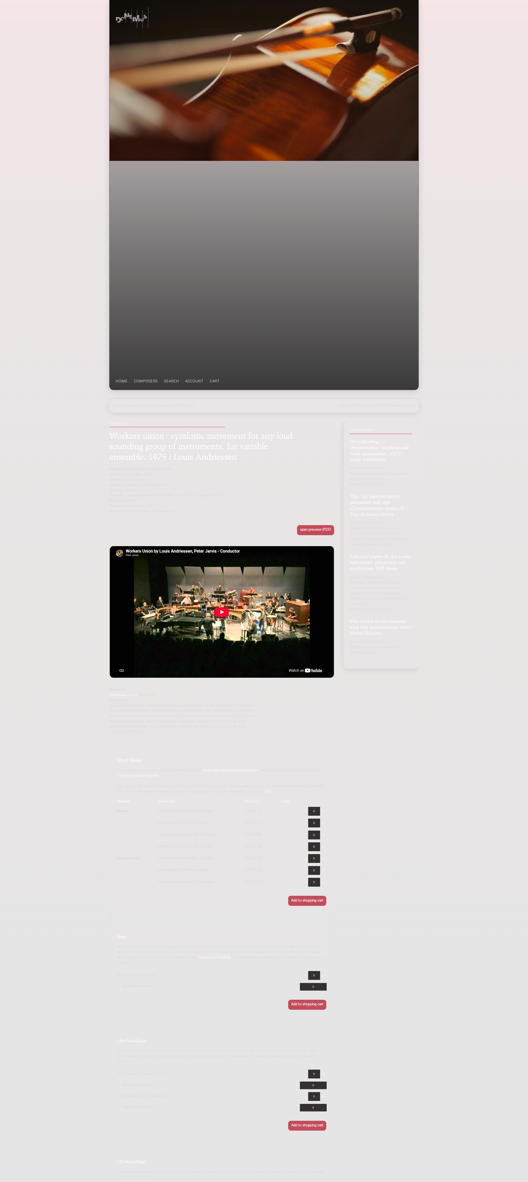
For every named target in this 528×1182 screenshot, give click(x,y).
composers (146, 381)
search (171, 381)
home (122, 381)
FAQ (268, 792)
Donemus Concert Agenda (138, 776)
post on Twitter (378, 405)
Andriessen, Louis (123, 695)
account (194, 381)
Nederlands (398, 405)
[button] (315, 530)
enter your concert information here (230, 770)
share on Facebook (353, 405)
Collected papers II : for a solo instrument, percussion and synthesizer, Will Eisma (380, 561)
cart (215, 381)
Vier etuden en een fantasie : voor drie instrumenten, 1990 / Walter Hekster (381, 626)
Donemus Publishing (214, 957)
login (411, 405)
